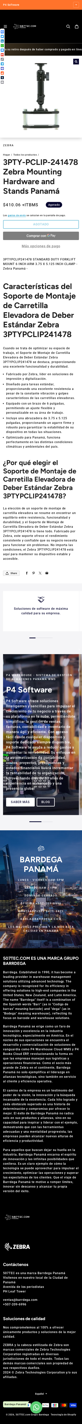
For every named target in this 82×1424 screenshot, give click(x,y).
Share (13, 573)
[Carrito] (76, 26)
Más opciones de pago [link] (41, 246)
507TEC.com (23, 1414)
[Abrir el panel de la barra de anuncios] (76, 5)
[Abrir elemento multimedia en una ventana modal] (76, 61)
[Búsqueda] (68, 26)
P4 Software (16, 701)
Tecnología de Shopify (63, 1414)
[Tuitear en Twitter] (40, 573)
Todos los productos (25, 154)
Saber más (20, 802)
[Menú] (5, 26)
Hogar (6, 154)
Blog (45, 802)
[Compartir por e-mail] (46, 573)
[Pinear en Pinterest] (33, 573)
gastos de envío (17, 215)
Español (39, 1393)
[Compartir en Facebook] (26, 573)
